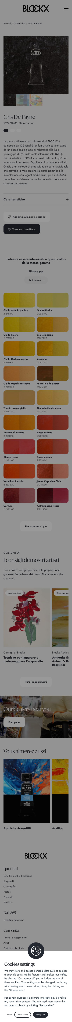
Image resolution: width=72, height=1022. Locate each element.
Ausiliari (7, 902)
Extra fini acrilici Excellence (17, 876)
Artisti (6, 943)
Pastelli (7, 892)
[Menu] (66, 8)
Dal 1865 (9, 912)
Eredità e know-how (13, 920)
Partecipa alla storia (13, 948)
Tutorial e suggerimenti (15, 937)
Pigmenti (8, 897)
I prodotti (10, 868)
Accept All (40, 1014)
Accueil (7, 23)
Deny (9, 1014)
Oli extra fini (9, 886)
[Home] (36, 856)
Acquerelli (8, 881)
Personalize (22, 1014)
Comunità (11, 930)
